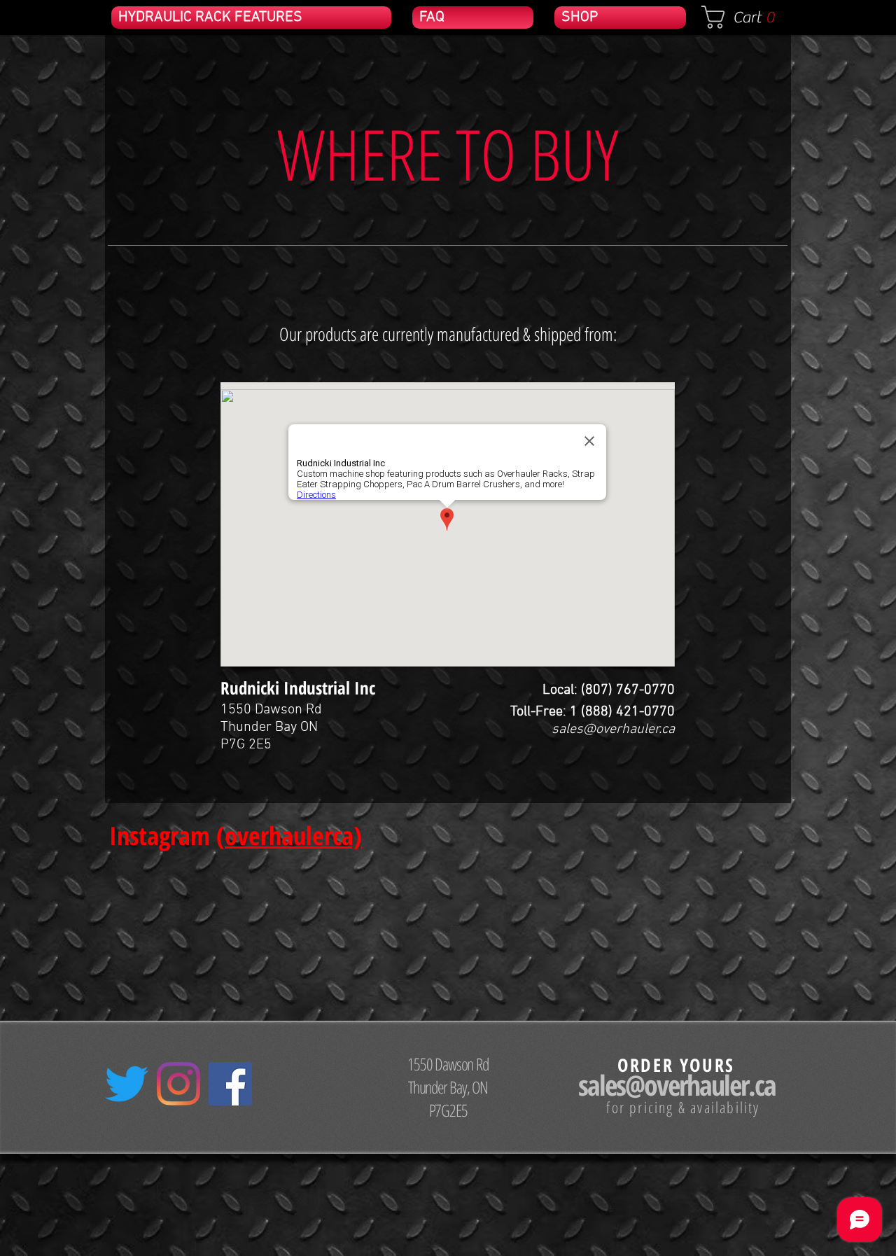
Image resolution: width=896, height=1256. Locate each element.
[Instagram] (178, 1083)
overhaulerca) (293, 835)
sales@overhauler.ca (613, 729)
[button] (744, 17)
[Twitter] (126, 1083)
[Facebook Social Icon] (230, 1083)
